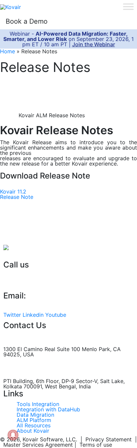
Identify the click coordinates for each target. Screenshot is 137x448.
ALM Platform (34, 420)
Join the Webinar (93, 44)
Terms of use (95, 444)
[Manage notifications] (13, 435)
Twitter (12, 314)
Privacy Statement (108, 439)
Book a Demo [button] (27, 21)
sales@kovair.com (26, 306)
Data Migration (35, 414)
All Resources (34, 425)
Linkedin (33, 314)
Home (7, 51)
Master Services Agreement (38, 444)
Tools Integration (38, 404)
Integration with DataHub (48, 409)
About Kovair (33, 430)
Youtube (55, 314)
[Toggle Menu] (128, 6)
